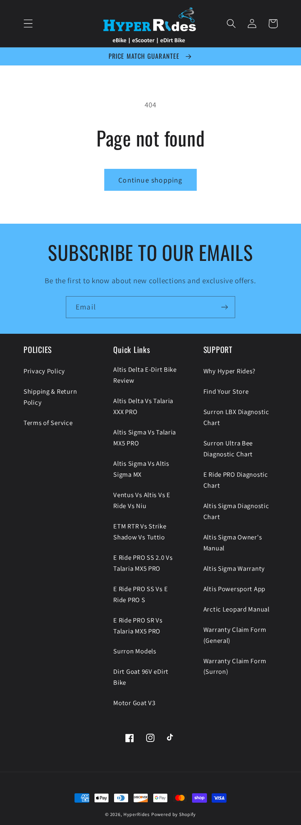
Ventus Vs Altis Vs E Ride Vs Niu (141, 500)
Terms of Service (48, 422)
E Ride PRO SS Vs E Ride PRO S (140, 594)
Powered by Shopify (173, 814)
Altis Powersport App (234, 588)
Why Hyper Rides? (229, 371)
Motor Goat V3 (134, 702)
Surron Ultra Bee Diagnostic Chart (228, 448)
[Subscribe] (224, 307)
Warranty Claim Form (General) (235, 635)
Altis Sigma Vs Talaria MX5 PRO (144, 437)
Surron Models (134, 651)
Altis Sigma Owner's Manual (232, 542)
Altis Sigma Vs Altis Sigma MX (141, 469)
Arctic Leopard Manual (236, 609)
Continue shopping (150, 180)
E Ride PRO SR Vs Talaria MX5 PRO (138, 625)
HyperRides (136, 814)
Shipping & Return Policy (50, 397)
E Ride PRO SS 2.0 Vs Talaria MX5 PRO (142, 563)
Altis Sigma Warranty (234, 568)
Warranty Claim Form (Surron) (235, 666)
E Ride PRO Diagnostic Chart (235, 480)
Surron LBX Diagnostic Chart (236, 417)
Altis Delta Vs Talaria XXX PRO (143, 406)
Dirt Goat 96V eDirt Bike (141, 677)
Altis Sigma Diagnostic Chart (236, 511)
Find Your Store (226, 391)
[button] (28, 23)
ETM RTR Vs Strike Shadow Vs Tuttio (139, 531)
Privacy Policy (44, 371)
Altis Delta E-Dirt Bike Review (145, 375)
